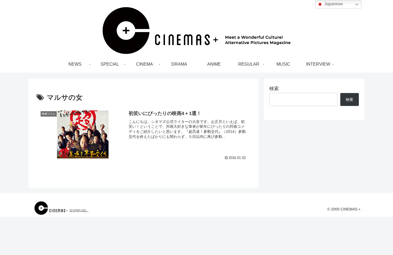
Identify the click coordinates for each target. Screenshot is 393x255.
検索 (274, 88)
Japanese (333, 4)
